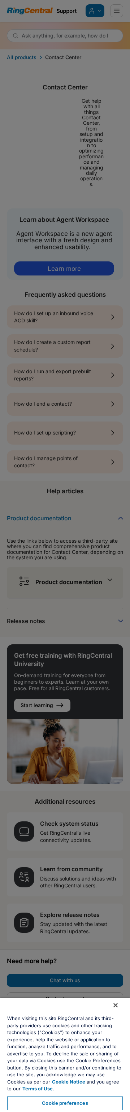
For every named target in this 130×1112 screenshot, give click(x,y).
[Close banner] (115, 1005)
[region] (65, 1055)
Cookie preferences (65, 1103)
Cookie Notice (68, 1082)
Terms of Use (37, 1088)
